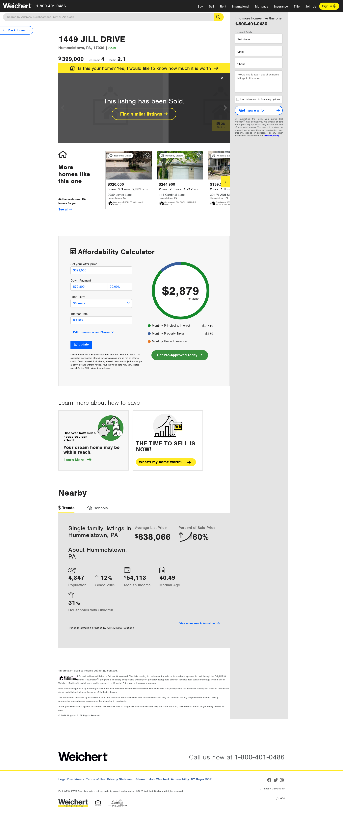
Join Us (310, 7)
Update (83, 344)
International (240, 7)
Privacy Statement (120, 779)
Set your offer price (83, 264)
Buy (200, 7)
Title (297, 7)
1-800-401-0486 (51, 6)
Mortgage (261, 7)
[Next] (225, 181)
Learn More (77, 459)
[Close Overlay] (222, 78)
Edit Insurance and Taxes (91, 332)
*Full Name (243, 39)
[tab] (66, 509)
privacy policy (271, 135)
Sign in (327, 6)
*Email (240, 51)
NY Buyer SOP (201, 779)
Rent (223, 7)
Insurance (281, 7)
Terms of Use (95, 779)
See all (63, 209)
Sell (211, 7)
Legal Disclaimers (71, 779)
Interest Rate (79, 314)
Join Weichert (159, 779)
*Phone (241, 64)
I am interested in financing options (260, 99)
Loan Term (77, 297)
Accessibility (180, 779)
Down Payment (80, 281)
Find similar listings (142, 114)
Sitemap (141, 779)
